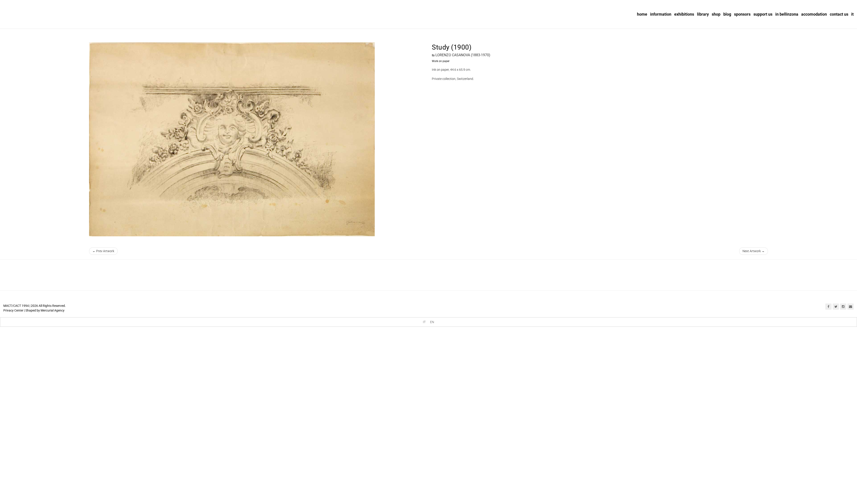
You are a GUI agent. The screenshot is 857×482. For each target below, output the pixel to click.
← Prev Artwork (103, 251)
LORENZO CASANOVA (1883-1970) (462, 55)
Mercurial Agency (52, 310)
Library (703, 14)
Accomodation (814, 14)
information (660, 14)
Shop (716, 14)
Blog (727, 14)
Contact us (839, 14)
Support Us (762, 14)
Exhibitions (684, 14)
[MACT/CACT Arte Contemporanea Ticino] (31, 13)
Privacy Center (13, 310)
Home (642, 14)
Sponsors (742, 14)
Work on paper (440, 61)
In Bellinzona (786, 14)
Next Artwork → (754, 251)
